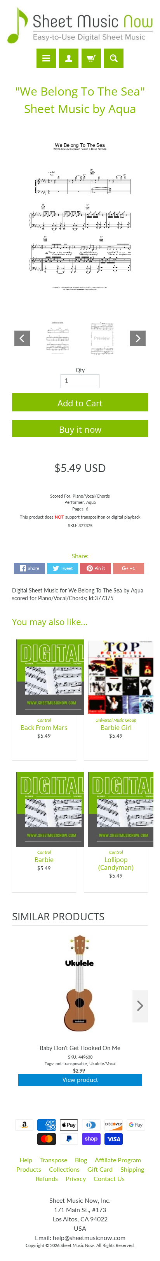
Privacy (76, 1178)
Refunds (47, 1178)
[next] (140, 1006)
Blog (81, 1159)
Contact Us (109, 1178)
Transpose (53, 1159)
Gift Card (100, 1169)
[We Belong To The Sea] (57, 338)
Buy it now (80, 429)
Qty (80, 370)
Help (25, 1159)
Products (28, 1169)
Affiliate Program (118, 1159)
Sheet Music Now (77, 1245)
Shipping (132, 1169)
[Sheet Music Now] (80, 25)
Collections (64, 1169)
